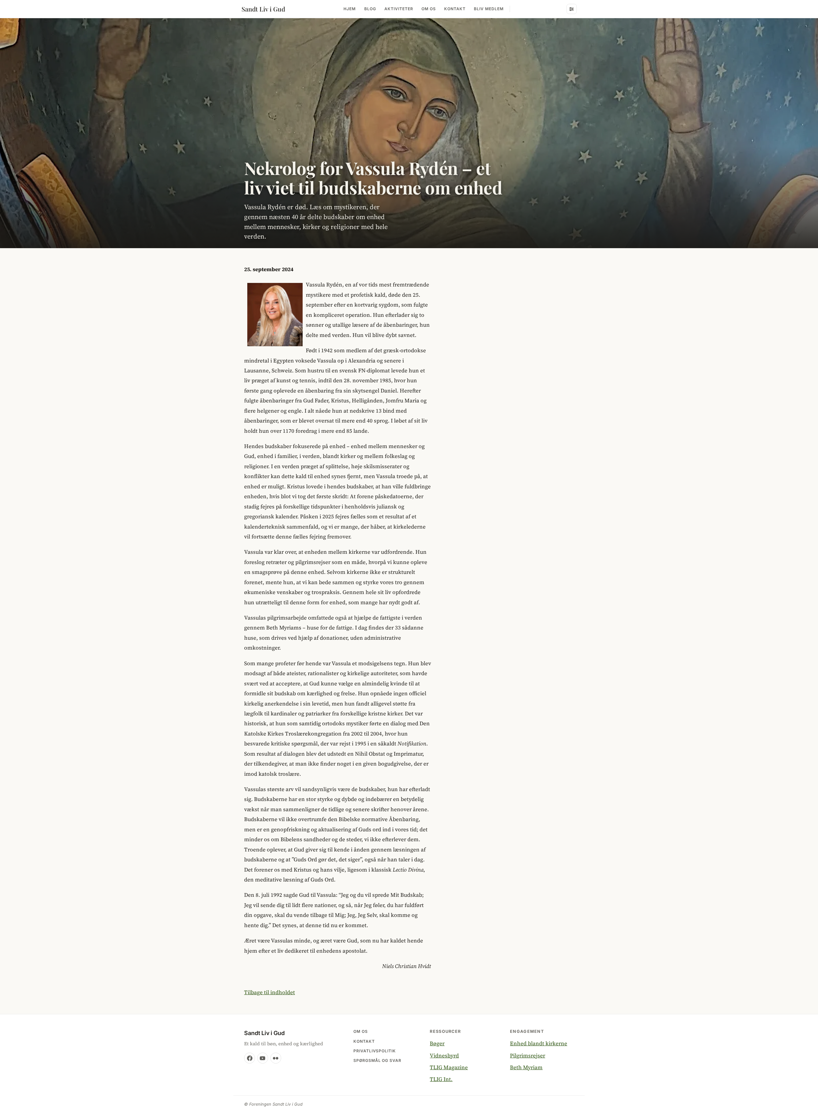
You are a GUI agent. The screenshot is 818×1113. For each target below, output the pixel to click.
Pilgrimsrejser (527, 1055)
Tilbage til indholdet (269, 992)
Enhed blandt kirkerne (538, 1043)
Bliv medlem (489, 8)
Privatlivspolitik (374, 1050)
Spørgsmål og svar (377, 1060)
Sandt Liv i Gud (263, 9)
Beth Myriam (526, 1067)
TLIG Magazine (449, 1067)
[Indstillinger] (572, 9)
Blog (370, 8)
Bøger (437, 1043)
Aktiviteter (398, 8)
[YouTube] (262, 1058)
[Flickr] (275, 1058)
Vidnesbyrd (444, 1055)
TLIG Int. (441, 1079)
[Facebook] (249, 1058)
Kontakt (455, 8)
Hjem (349, 8)
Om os (428, 8)
